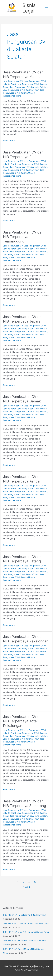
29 (35, 882)
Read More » (9, 140)
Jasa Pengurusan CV (13, 81)
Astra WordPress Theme (26, 970)
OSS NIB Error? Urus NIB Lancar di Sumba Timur (26, 932)
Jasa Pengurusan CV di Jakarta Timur (21, 90)
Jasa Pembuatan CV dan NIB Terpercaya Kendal (23, 479)
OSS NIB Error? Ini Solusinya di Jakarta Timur (24, 915)
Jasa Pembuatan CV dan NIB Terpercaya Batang (23, 559)
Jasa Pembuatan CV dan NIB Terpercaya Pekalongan (25, 638)
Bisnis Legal (29, 8)
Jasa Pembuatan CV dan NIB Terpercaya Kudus (23, 74)
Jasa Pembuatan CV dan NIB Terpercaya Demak (23, 398)
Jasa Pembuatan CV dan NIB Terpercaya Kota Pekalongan (23, 721)
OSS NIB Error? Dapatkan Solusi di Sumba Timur (26, 923)
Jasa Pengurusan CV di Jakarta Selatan (28, 87)
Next (26, 887)
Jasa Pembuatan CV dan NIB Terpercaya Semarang (24, 803)
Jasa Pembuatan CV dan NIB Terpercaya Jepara (23, 319)
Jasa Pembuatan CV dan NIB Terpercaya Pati (23, 154)
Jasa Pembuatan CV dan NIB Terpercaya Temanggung (23, 237)
